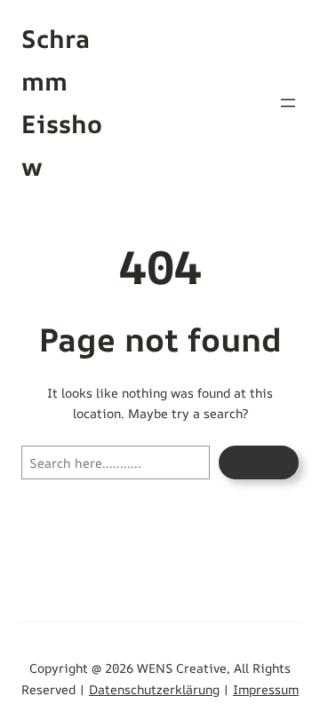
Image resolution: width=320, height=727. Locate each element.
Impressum (266, 689)
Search (258, 462)
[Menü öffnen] (288, 103)
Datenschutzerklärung (154, 689)
